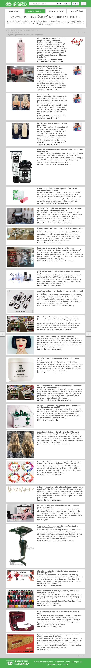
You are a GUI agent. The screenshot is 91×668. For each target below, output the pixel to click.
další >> (82, 32)
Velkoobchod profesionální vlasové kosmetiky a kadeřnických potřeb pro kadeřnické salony (59, 386)
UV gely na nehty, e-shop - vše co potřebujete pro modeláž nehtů (58, 612)
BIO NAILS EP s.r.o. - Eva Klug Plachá (49, 475)
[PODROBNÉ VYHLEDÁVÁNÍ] (2, 334)
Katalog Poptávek (56, 11)
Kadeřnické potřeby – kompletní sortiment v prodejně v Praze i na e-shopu (60, 292)
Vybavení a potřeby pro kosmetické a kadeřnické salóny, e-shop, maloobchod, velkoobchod (58, 527)
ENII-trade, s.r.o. (42, 520)
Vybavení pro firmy (14, 32)
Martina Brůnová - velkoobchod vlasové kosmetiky (54, 164)
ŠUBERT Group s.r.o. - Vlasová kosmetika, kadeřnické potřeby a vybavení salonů (51, 60)
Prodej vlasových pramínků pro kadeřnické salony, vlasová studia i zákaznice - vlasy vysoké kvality (49, 68)
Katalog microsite (12, 30)
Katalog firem (14, 11)
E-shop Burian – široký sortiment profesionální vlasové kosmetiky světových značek (57, 189)
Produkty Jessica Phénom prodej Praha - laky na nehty (56, 336)
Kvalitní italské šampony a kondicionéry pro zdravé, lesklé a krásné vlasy (51, 39)
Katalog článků (76, 11)
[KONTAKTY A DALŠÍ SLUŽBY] (88, 334)
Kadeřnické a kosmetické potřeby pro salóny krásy (55, 248)
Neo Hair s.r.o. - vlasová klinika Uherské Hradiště (53, 445)
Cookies (65, 664)
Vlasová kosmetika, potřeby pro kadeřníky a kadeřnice (57, 317)
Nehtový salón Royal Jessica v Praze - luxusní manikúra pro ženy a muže (60, 229)
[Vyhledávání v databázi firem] (18, 663)
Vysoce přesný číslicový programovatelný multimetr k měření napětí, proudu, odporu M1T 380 (59, 636)
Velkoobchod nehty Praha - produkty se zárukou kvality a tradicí (58, 359)
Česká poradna (77, 662)
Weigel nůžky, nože (43, 649)
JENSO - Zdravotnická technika (47, 420)
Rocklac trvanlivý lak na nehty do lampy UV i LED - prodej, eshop (60, 462)
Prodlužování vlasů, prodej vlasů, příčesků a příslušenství (58, 432)
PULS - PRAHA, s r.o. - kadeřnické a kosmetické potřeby (55, 261)
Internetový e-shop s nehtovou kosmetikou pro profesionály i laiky (59, 272)
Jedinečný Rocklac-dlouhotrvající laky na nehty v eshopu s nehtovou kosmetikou (58, 506)
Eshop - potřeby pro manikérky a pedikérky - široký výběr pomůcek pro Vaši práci (58, 592)
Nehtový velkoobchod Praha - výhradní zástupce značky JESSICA (60, 487)
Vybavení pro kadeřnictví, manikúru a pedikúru (25, 35)
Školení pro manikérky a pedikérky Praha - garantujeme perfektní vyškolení (57, 572)
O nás (68, 662)
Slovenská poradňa (54, 664)
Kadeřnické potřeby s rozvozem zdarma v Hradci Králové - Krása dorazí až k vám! (60, 150)
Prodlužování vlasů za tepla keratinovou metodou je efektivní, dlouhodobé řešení (52, 96)
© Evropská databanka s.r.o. (43, 662)
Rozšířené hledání (63, 3)
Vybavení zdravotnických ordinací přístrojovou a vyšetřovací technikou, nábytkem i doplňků (59, 406)
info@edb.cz (59, 662)
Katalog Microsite (35, 11)
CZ (83, 3)
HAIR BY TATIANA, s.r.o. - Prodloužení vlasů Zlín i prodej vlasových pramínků (51, 88)
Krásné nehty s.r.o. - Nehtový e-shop (49, 243)
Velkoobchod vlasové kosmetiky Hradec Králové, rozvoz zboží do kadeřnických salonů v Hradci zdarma (59, 209)
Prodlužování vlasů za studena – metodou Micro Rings (52, 124)
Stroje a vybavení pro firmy (29, 30)
